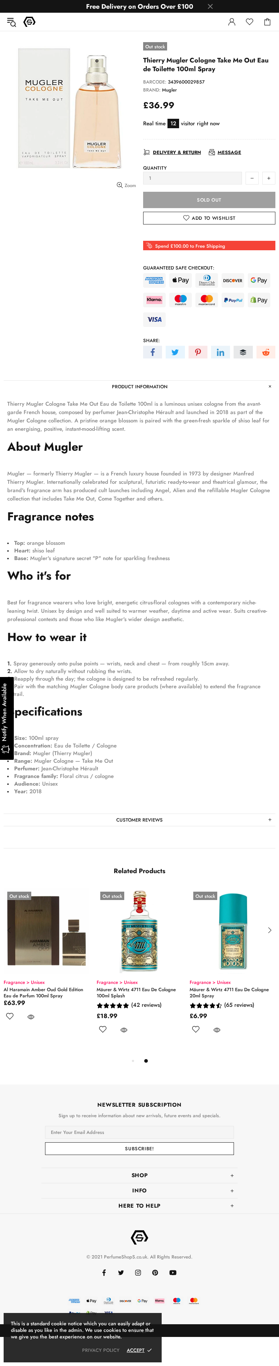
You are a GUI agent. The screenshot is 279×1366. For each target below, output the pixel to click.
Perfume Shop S (29, 22)
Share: (151, 340)
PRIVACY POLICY (101, 1350)
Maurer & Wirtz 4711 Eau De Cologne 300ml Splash (60, 992)
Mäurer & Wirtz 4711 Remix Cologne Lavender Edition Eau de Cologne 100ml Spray (155, 995)
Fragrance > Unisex (40, 982)
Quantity (155, 168)
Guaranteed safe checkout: (178, 268)
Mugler (169, 90)
